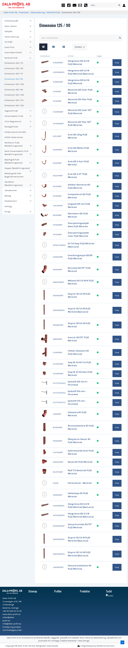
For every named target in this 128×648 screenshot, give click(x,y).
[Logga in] (124, 5)
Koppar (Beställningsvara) (17, 168)
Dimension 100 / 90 (13, 68)
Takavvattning (37, 12)
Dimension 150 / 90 (13, 89)
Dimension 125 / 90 (13, 79)
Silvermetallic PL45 (13, 116)
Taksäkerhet (10, 190)
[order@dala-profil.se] (74, 5)
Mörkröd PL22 (53, 12)
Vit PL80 (8, 42)
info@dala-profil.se (11, 623)
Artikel (71, 56)
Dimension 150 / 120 (14, 105)
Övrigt (7, 211)
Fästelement (10, 201)
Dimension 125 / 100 (14, 84)
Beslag (7, 195)
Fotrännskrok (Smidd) (15, 132)
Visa (117, 62)
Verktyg (8, 206)
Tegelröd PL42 (11, 111)
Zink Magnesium (12, 121)
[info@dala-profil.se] (80, 5)
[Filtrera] (119, 37)
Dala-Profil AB (10, 12)
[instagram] (63, 5)
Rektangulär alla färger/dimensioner (14, 175)
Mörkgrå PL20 (11, 126)
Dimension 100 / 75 (13, 63)
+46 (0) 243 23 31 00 (12, 611)
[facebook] (68, 5)
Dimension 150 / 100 (14, 95)
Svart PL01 (9, 47)
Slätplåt (8, 31)
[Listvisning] (43, 46)
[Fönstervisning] (54, 46)
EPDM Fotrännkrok (13, 137)
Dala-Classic (10, 26)
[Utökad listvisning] (64, 46)
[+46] (85, 5)
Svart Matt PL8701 (13, 52)
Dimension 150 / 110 (13, 100)
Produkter (24, 12)
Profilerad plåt (11, 20)
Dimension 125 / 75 (13, 73)
